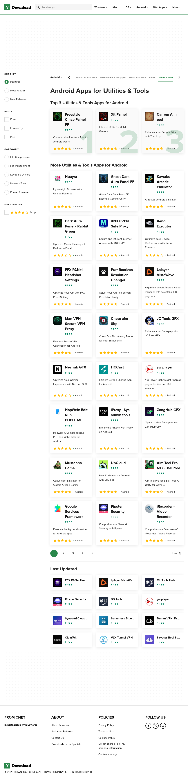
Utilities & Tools (165, 77)
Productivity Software (86, 77)
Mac (115, 7)
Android (141, 7)
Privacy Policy (106, 725)
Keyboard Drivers (20, 174)
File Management (20, 165)
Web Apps (159, 7)
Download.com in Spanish (66, 744)
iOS (127, 7)
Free (13, 119)
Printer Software (19, 192)
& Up (33, 212)
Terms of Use (105, 731)
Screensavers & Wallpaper (113, 77)
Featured (15, 81)
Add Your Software (62, 731)
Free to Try (16, 128)
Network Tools (18, 183)
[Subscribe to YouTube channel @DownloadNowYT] (163, 726)
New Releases (18, 99)
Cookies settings (107, 754)
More (175, 7)
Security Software (137, 77)
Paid (12, 137)
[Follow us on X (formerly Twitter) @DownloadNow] (156, 726)
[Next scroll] (179, 77)
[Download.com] (17, 7)
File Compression (20, 157)
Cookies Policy (106, 737)
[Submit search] (38, 7)
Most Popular (17, 90)
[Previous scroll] (69, 77)
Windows (99, 7)
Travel (152, 77)
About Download (60, 725)
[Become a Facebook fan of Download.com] (148, 726)
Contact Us (57, 737)
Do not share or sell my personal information (111, 746)
